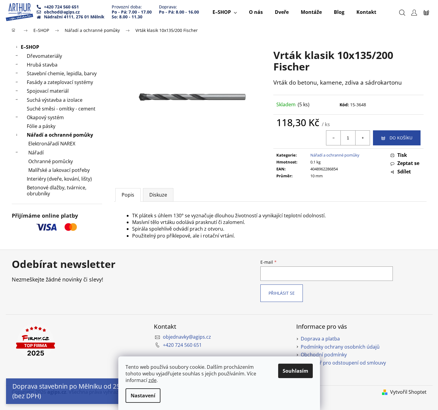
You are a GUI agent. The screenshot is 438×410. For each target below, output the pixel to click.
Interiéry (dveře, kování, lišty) (59, 178)
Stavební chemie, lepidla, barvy (62, 73)
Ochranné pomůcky (50, 161)
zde (152, 380)
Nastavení (143, 395)
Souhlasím (295, 371)
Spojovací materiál (48, 91)
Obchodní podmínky (324, 354)
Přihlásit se (282, 293)
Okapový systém (45, 117)
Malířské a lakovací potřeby (59, 170)
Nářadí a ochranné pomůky (60, 135)
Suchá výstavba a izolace (54, 100)
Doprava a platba (320, 338)
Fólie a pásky (41, 126)
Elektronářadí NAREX (51, 143)
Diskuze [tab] (158, 194)
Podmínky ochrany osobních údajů (340, 346)
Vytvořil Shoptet (408, 392)
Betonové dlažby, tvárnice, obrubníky (56, 190)
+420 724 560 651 (182, 345)
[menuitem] (225, 12)
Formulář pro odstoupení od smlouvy (343, 362)
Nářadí (36, 152)
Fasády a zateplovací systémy (60, 82)
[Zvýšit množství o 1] (362, 138)
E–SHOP (30, 47)
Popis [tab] (128, 194)
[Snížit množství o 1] (333, 138)
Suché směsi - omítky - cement (61, 108)
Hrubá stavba (42, 64)
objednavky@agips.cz (187, 337)
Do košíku (401, 138)
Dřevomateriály (44, 56)
